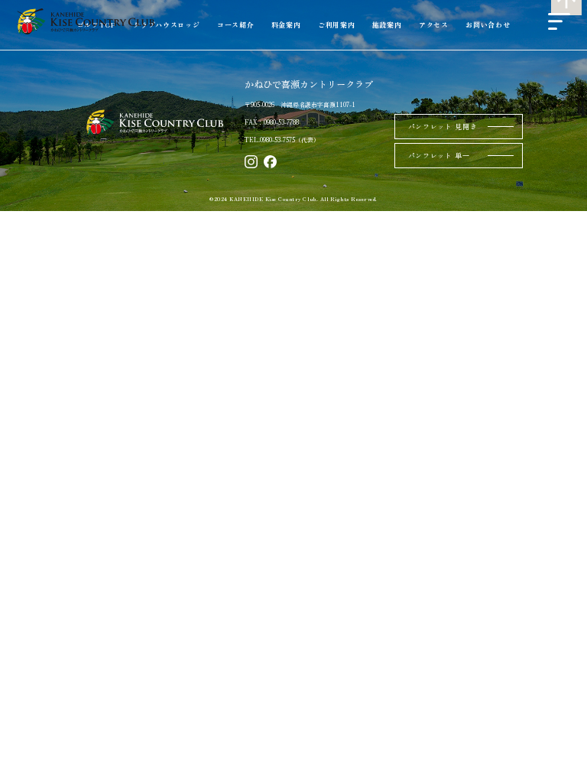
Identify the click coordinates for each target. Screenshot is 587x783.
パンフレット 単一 (439, 156)
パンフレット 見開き (443, 127)
